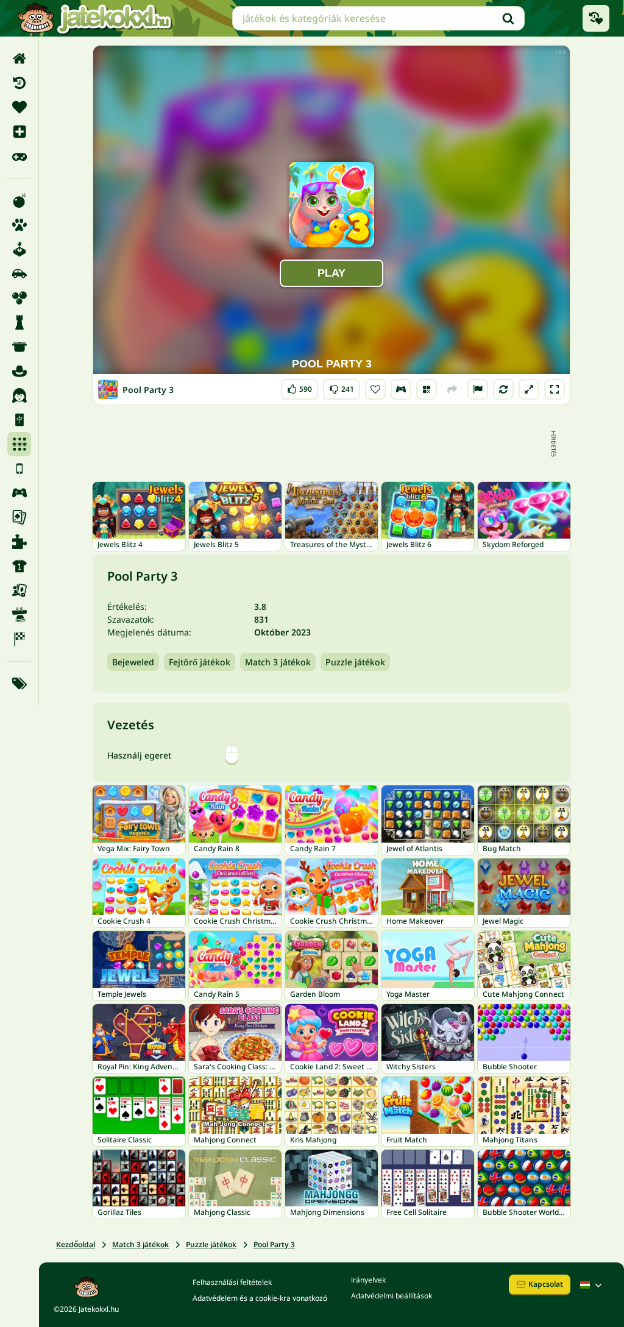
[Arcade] (19, 249)
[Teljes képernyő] (554, 389)
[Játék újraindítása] (503, 389)
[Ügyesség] (19, 615)
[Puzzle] (19, 541)
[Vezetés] (401, 389)
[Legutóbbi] (19, 83)
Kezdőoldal (75, 1244)
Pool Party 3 (274, 1244)
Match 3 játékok (278, 662)
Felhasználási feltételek (232, 1282)
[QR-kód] (426, 389)
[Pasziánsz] (19, 517)
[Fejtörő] (19, 322)
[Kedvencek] (19, 107)
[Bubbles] (19, 298)
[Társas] (19, 590)
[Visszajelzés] (477, 389)
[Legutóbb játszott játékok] (596, 18)
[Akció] (19, 200)
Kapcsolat (545, 1284)
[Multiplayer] (19, 493)
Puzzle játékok (355, 662)
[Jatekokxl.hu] (94, 18)
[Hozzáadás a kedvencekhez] (375, 389)
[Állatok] (19, 225)
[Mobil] (19, 468)
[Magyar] (592, 1285)
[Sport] (19, 566)
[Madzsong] (19, 420)
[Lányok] (19, 395)
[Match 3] (19, 444)
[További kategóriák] (19, 683)
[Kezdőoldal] (19, 58)
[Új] (19, 131)
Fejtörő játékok (199, 662)
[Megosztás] (452, 389)
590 (299, 386)
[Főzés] (19, 346)
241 (341, 386)
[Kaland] (19, 371)
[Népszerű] (19, 156)
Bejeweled (133, 662)
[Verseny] (19, 639)
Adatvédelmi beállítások (391, 1295)
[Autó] (19, 273)
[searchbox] (378, 18)
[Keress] (508, 18)
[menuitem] (19, 58)
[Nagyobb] (529, 389)
